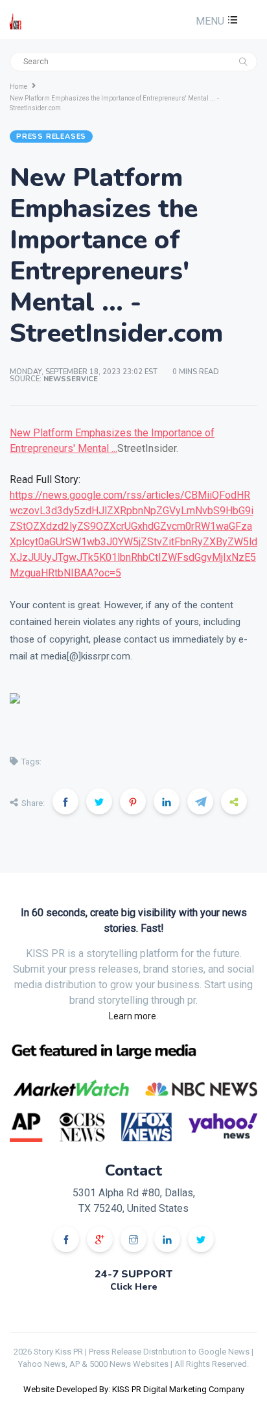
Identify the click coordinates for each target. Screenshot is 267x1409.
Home (18, 86)
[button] (215, 21)
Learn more (132, 1016)
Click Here (133, 1287)
